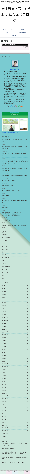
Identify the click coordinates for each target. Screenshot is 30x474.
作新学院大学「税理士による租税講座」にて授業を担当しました (14, 169)
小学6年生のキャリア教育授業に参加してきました (15, 155)
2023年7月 (15, 340)
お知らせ (4, 240)
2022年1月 (15, 393)
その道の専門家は (7, 220)
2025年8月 (15, 300)
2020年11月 (15, 430)
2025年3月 (15, 311)
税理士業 (4, 269)
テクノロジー (5, 249)
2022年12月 (15, 361)
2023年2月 (15, 355)
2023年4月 (15, 349)
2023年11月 (15, 332)
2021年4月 (15, 419)
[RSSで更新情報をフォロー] (21, 106)
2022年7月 (15, 375)
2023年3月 (15, 352)
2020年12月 (15, 428)
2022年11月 (15, 364)
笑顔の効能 (5, 207)
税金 (3, 275)
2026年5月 (15, 288)
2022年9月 (15, 369)
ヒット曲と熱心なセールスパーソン (11, 190)
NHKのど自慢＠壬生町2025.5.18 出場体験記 (14, 225)
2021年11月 (15, 398)
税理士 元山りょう (15, 69)
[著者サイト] (8, 106)
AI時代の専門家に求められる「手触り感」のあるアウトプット (14, 147)
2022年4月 (15, 384)
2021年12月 (15, 396)
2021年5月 (15, 416)
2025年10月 (15, 297)
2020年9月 (15, 436)
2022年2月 (15, 390)
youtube (4, 234)
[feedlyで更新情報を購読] (19, 106)
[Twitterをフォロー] (11, 106)
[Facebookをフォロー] (13, 106)
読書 (3, 278)
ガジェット (5, 246)
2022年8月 (15, 372)
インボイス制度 (6, 237)
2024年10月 (15, 320)
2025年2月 (15, 314)
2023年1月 (15, 358)
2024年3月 (15, 326)
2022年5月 (15, 381)
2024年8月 (15, 323)
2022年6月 (15, 378)
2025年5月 (15, 308)
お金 (3, 243)
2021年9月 (15, 404)
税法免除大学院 (6, 266)
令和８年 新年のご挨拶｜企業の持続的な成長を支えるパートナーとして (15, 162)
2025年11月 (15, 294)
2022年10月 (15, 367)
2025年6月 (15, 305)
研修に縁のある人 (7, 195)
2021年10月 (15, 401)
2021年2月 (15, 425)
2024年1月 (15, 329)
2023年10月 (15, 334)
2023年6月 (15, 343)
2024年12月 (15, 317)
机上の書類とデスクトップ (9, 180)
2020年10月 (15, 433)
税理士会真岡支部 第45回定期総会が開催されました (14, 201)
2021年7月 (15, 410)
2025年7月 (15, 303)
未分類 (4, 263)
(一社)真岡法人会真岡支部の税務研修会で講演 (14, 175)
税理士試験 (5, 272)
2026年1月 (15, 291)
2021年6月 (15, 413)
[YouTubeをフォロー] (16, 106)
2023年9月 (15, 337)
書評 (3, 260)
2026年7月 (15, 285)
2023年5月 (15, 346)
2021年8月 (15, 407)
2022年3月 (15, 387)
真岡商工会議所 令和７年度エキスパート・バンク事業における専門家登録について (14, 214)
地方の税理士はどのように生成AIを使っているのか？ (14, 140)
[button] (27, 254)
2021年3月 (15, 422)
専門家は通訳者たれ (7, 185)
